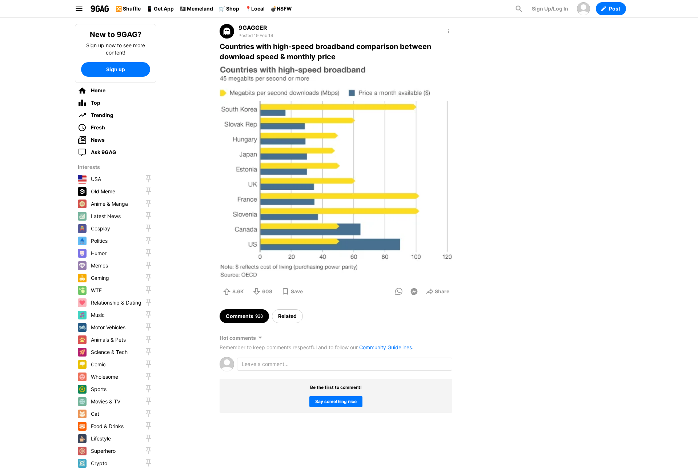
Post (614, 8)
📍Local (255, 8)
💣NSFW (281, 8)
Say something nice (336, 401)
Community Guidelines (385, 347)
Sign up (115, 69)
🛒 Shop (229, 8)
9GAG (100, 8)
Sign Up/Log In (550, 8)
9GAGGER (252, 27)
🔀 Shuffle (128, 8)
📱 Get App (160, 8)
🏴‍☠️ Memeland (196, 8)
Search (518, 8)
